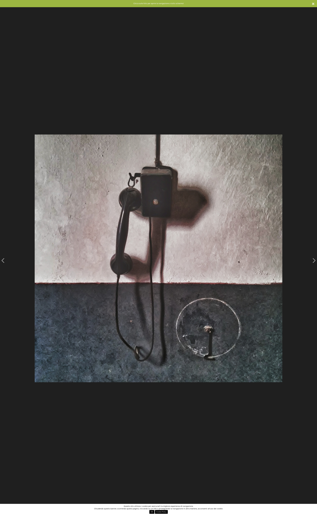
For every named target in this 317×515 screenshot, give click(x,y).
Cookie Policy (161, 512)
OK (152, 512)
